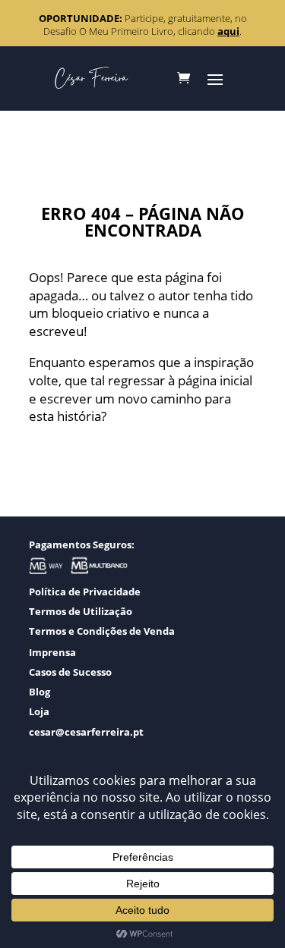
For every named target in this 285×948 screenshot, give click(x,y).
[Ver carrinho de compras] (183, 78)
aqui (228, 31)
